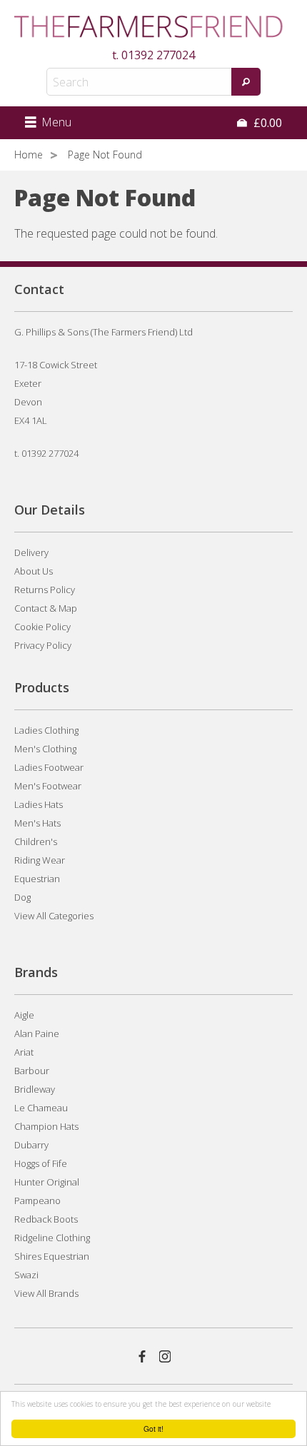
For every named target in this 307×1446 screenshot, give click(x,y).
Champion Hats (46, 1126)
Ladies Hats (38, 804)
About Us (33, 571)
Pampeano (37, 1200)
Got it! (153, 1428)
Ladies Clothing (46, 730)
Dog (22, 897)
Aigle (24, 1014)
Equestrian (37, 878)
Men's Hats (37, 822)
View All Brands (46, 1293)
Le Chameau (41, 1107)
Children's (35, 841)
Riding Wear (39, 860)
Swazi (26, 1274)
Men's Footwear (47, 785)
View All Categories (54, 915)
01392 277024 (158, 55)
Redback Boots (46, 1219)
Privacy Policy (42, 645)
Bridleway (34, 1089)
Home (28, 154)
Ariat (24, 1052)
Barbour (31, 1070)
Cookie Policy (42, 626)
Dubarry (31, 1144)
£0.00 (266, 123)
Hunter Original (46, 1181)
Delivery (31, 552)
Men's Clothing (45, 748)
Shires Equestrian (51, 1256)
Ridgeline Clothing (52, 1237)
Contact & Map (45, 608)
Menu (55, 122)
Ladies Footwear (49, 767)
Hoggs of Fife (40, 1163)
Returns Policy (44, 589)
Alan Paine (36, 1033)
